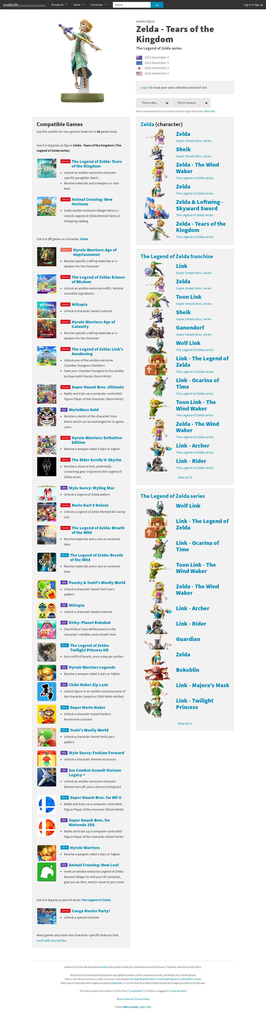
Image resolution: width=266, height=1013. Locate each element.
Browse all (57, 4)
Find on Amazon (186, 102)
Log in (144, 87)
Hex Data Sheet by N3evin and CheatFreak (152, 979)
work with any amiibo (51, 940)
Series (77, 4)
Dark (149, 1006)
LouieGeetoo (136, 990)
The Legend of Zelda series (159, 48)
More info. (210, 111)
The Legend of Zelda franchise (176, 256)
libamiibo (117, 982)
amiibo (103, 966)
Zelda (84, 239)
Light (142, 1006)
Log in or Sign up (253, 4)
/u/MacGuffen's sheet (190, 979)
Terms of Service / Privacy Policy (133, 999)
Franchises (96, 4)
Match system (130, 1006)
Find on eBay (149, 102)
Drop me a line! (179, 990)
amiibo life (24, 4)
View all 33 (185, 477)
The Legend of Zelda (95, 900)
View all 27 (185, 723)
